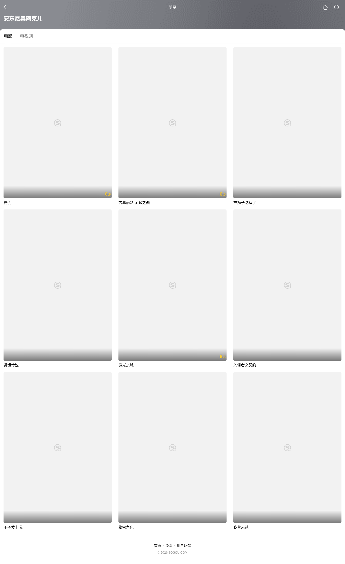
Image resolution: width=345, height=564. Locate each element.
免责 (169, 546)
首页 (157, 546)
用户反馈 (184, 546)
